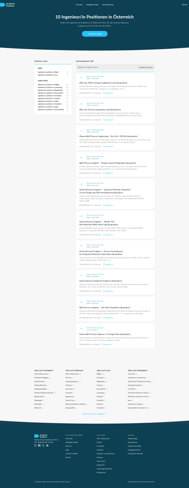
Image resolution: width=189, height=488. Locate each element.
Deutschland (102, 389)
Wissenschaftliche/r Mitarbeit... (77, 404)
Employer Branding (134, 446)
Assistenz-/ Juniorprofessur (106, 453)
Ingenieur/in (109, 93)
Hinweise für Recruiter (135, 453)
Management (101, 472)
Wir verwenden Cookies (147, 482)
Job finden (79, 5)
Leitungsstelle (71, 408)
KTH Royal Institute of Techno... (139, 393)
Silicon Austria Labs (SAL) (95, 76)
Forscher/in (70, 389)
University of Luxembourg (137, 377)
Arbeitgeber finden (92, 5)
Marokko (100, 396)
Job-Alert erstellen (96, 34)
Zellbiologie (39, 400)
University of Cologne (136, 404)
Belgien (100, 374)
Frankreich (101, 408)
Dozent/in (70, 393)
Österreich (95, 78)
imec (130, 400)
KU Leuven (132, 374)
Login (67, 450)
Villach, (89, 78)
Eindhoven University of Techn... (139, 396)
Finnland (100, 404)
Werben (184, 5)
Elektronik (38, 408)
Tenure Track (71, 400)
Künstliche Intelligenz (42, 377)
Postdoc (99, 442)
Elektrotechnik (40, 381)
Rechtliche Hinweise (134, 482)
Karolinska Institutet (135, 385)
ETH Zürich (132, 389)
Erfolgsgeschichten (134, 450)
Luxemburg (101, 393)
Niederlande (102, 381)
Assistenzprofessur (73, 381)
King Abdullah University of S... (139, 408)
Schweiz (101, 385)
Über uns (69, 446)
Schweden (101, 377)
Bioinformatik (40, 396)
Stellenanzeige (132, 438)
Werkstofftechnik (41, 385)
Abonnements (132, 442)
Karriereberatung (107, 5)
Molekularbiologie (41, 389)
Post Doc (70, 377)
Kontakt (68, 457)
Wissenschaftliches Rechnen (45, 393)
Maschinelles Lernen (42, 374)
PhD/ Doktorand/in (73, 374)
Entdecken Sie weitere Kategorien (93, 414)
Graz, (88, 330)
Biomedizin (39, 404)
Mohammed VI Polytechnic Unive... (140, 381)
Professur (70, 385)
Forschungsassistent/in (104, 469)
